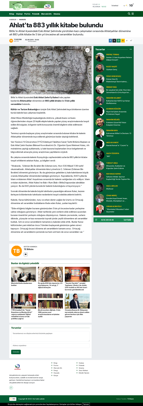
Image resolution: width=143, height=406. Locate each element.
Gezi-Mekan (83, 370)
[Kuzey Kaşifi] (99, 68)
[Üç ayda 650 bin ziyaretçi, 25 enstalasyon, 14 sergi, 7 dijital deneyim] (50, 274)
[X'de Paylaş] (114, 40)
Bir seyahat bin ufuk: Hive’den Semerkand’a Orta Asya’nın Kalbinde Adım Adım (118, 91)
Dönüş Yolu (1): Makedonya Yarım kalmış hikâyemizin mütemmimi (116, 80)
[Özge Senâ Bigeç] (99, 79)
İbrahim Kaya (112, 130)
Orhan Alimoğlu (113, 206)
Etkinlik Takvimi (84, 373)
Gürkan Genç (111, 70)
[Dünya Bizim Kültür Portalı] (31, 5)
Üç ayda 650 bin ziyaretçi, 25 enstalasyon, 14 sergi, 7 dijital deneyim (50, 285)
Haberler (12, 19)
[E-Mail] (25, 254)
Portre (27, 14)
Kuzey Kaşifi (111, 67)
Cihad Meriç (111, 195)
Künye (56, 375)
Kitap (11, 14)
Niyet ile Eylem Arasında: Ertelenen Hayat (116, 113)
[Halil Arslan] (99, 187)
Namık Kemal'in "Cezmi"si (117, 145)
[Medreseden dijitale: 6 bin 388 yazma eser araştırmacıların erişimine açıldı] (50, 301)
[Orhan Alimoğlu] (99, 209)
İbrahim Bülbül (113, 120)
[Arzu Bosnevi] (99, 144)
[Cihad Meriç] (99, 198)
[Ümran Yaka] (99, 90)
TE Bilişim (130, 399)
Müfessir (109, 189)
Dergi (56, 370)
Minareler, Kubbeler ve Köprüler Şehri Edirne (115, 167)
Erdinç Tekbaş (112, 54)
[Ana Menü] (132, 14)
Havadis (22, 19)
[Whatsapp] (11, 388)
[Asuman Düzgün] (99, 111)
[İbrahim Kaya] (99, 133)
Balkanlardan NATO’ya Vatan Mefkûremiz (118, 102)
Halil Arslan (112, 186)
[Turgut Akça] (99, 166)
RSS (13, 399)
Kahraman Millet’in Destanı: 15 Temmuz (118, 135)
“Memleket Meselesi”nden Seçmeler (117, 210)
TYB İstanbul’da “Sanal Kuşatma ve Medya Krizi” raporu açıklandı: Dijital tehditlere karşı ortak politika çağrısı (21, 314)
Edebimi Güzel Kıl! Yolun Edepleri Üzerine (116, 124)
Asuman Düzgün (113, 109)
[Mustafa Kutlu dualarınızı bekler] (23, 274)
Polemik (35, 14)
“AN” (108, 156)
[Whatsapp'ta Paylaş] (119, 40)
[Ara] (129, 14)
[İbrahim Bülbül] (99, 122)
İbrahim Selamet (113, 98)
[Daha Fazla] (123, 40)
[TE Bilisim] (16, 251)
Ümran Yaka (111, 87)
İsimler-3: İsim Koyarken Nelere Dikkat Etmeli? (119, 59)
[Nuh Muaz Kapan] (99, 176)
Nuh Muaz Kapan (113, 174)
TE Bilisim (29, 249)
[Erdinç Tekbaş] (99, 57)
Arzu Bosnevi (112, 142)
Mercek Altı (46, 14)
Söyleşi (19, 14)
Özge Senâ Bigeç (113, 76)
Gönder (16, 352)
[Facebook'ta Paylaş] (110, 40)
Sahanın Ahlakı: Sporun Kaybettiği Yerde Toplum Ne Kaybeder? (118, 178)
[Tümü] (131, 49)
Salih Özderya (112, 153)
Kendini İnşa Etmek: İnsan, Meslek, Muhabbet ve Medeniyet (116, 200)
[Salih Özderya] (99, 155)
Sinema (57, 14)
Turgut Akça (112, 163)
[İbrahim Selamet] (99, 101)
